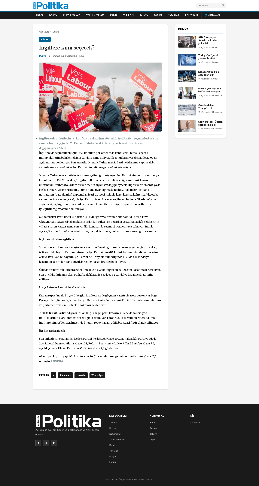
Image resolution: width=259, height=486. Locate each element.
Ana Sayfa (44, 31)
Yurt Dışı (128, 15)
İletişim (153, 433)
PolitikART (191, 15)
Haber (39, 15)
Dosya (53, 15)
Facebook (65, 375)
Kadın (113, 15)
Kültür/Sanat (71, 15)
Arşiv (152, 439)
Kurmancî (195, 422)
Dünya (144, 15)
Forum (158, 15)
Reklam (153, 428)
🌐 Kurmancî (212, 15)
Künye (153, 422)
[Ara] (223, 5)
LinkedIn (81, 375)
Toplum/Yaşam (95, 15)
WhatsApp (97, 375)
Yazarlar (173, 15)
